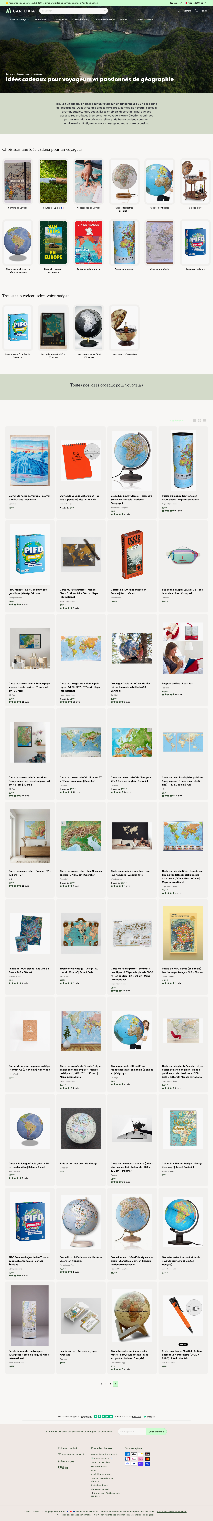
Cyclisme (59, 19)
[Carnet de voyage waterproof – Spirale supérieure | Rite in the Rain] (81, 469)
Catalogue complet (100, 1489)
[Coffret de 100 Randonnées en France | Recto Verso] (132, 563)
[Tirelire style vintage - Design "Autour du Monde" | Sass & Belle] (81, 943)
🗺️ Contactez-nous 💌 (101, 1458)
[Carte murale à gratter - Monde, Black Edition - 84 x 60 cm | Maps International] (81, 566)
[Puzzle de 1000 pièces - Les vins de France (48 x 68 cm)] (30, 943)
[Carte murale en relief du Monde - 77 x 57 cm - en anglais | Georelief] (81, 752)
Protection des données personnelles (74, 1515)
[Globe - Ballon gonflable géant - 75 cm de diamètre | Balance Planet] (30, 1138)
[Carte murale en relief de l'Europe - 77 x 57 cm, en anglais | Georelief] (132, 752)
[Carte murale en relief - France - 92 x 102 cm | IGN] (30, 846)
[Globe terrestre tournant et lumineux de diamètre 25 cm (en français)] (183, 1232)
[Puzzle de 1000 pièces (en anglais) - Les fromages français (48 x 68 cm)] (183, 943)
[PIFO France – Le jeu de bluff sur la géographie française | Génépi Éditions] (30, 1234)
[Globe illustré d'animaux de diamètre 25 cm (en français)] (81, 1232)
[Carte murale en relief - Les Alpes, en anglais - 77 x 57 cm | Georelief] (81, 846)
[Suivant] (115, 1384)
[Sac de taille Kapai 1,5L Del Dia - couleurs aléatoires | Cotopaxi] (183, 563)
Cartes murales (80, 19)
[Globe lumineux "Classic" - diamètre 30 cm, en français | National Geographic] (132, 472)
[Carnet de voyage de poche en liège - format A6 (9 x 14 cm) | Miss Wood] (30, 1039)
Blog (93, 1470)
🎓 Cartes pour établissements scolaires (105, 1494)
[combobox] (176, 3)
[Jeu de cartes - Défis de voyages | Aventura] (81, 1324)
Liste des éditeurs (99, 1485)
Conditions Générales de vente (171, 1511)
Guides (124, 19)
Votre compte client (100, 1462)
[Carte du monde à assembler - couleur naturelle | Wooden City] (132, 846)
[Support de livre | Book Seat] (183, 656)
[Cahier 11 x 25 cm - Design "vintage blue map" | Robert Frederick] (183, 1137)
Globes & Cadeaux (145, 19)
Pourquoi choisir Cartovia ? (104, 1454)
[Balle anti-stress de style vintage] (81, 1135)
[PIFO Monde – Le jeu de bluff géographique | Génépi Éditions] (30, 564)
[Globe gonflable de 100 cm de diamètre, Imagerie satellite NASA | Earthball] (132, 660)
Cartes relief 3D (104, 19)
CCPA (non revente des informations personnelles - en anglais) (124, 1515)
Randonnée (41, 19)
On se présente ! (99, 1466)
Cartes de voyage (18, 19)
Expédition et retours (101, 1474)
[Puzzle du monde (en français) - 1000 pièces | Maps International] (183, 470)
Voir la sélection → (91, 3)
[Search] (105, 11)
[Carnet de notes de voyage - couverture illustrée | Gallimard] (30, 469)
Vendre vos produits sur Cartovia (102, 1479)
